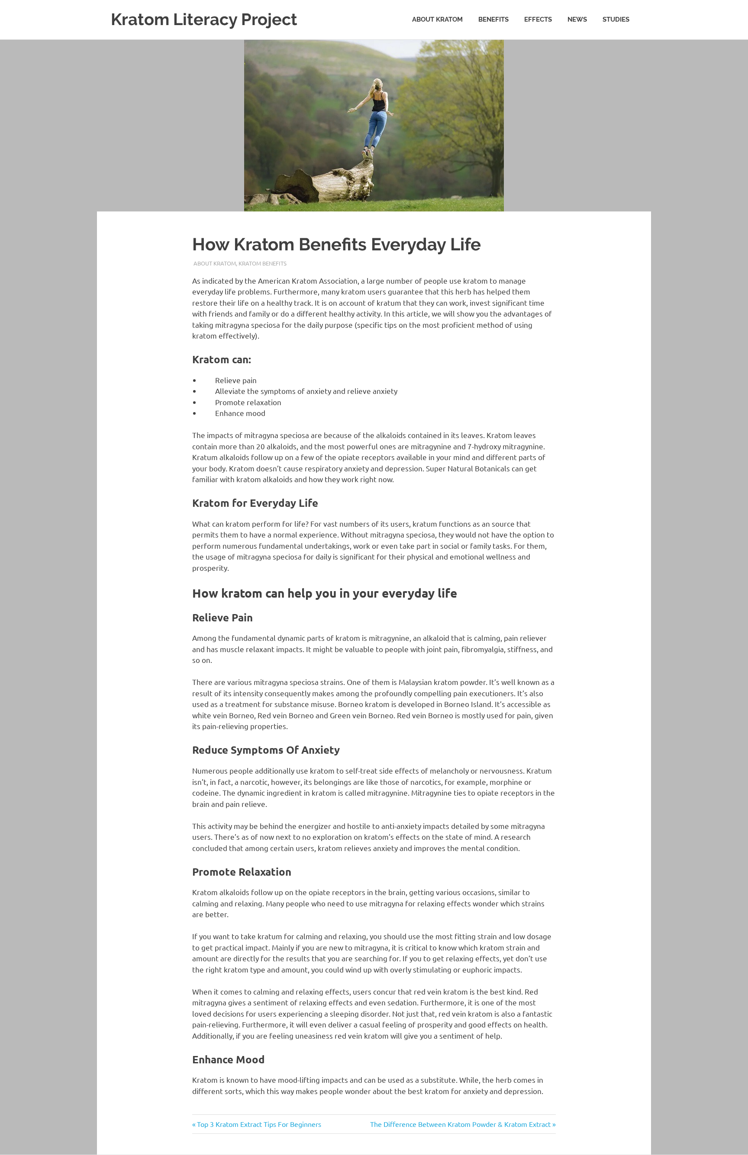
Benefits (493, 19)
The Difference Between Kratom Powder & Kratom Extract (460, 1124)
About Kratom (437, 19)
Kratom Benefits (263, 263)
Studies (616, 19)
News (577, 19)
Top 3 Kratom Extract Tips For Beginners (259, 1124)
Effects (538, 19)
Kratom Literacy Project (204, 19)
